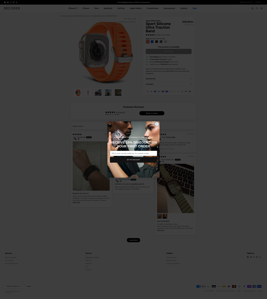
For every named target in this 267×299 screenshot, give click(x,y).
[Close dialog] (157, 124)
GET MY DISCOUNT (133, 160)
